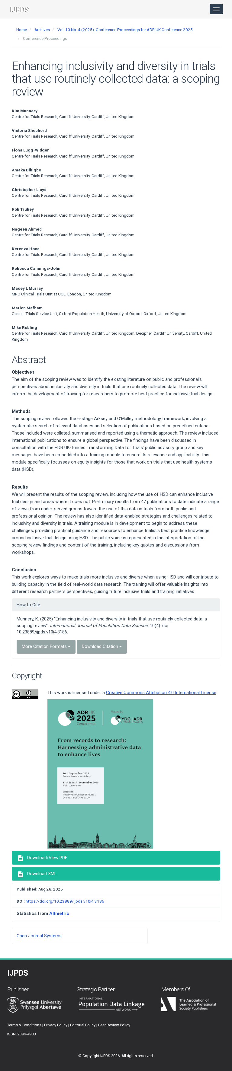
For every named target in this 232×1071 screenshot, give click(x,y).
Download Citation (100, 646)
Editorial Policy (82, 1025)
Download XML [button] (37, 874)
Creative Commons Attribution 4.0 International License (161, 692)
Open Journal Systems (39, 936)
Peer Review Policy (114, 1025)
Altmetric (59, 913)
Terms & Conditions (24, 1025)
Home (21, 29)
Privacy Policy (55, 1025)
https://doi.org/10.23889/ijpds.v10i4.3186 (65, 901)
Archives (42, 29)
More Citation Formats (45, 646)
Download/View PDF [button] (42, 858)
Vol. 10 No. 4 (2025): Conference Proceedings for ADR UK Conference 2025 (125, 29)
